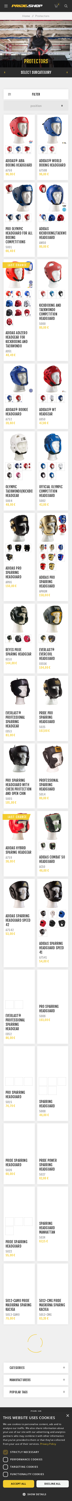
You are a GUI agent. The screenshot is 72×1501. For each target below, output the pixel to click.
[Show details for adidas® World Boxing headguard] (52, 130)
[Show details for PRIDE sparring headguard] (19, 1202)
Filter (36, 94)
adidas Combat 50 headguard (52, 859)
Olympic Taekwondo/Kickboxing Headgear (22, 491)
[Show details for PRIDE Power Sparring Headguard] (52, 1138)
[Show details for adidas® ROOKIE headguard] (19, 379)
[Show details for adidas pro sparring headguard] (19, 528)
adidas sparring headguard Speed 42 (18, 920)
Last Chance (17, 265)
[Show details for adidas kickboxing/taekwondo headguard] (52, 198)
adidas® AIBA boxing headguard (19, 163)
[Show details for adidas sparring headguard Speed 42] (19, 894)
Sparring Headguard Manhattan (47, 1227)
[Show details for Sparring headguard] (52, 1061)
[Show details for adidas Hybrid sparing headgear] (19, 826)
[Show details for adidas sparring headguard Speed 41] (52, 894)
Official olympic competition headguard (51, 491)
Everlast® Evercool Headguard (47, 654)
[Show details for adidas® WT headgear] (52, 379)
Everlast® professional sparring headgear (15, 719)
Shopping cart (58, 4)
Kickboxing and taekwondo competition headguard (50, 312)
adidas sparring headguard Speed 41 (51, 947)
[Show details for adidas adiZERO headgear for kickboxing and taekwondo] (19, 274)
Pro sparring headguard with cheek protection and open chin (18, 787)
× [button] (67, 1415)
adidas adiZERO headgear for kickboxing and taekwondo (17, 339)
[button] (36, 1494)
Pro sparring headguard (49, 1008)
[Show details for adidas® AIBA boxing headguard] (19, 130)
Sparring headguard (47, 1104)
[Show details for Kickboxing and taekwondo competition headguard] (52, 274)
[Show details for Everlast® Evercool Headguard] (52, 619)
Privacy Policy (48, 1444)
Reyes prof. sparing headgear (18, 652)
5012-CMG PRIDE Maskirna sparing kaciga (52, 1305)
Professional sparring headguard (49, 784)
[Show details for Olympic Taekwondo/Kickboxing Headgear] (19, 446)
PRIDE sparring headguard (16, 1244)
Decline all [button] (52, 1483)
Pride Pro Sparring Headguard (47, 717)
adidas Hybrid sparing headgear (18, 850)
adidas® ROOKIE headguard (17, 412)
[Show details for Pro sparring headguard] (52, 985)
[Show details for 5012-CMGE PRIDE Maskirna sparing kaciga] (19, 1342)
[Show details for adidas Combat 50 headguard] (52, 826)
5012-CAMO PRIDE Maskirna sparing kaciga (18, 1305)
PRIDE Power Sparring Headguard (48, 1164)
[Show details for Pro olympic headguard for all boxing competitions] (19, 198)
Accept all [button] (18, 1483)
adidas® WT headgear (47, 412)
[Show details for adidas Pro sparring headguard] (52, 528)
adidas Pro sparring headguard (47, 581)
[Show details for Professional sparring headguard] (52, 759)
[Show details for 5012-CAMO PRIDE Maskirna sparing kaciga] (19, 1279)
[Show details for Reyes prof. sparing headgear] (19, 619)
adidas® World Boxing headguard (52, 163)
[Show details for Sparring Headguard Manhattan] (52, 1202)
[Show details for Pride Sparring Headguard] (19, 1138)
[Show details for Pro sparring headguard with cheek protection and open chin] (19, 759)
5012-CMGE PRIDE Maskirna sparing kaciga (18, 1368)
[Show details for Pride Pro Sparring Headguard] (52, 691)
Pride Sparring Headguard (16, 1162)
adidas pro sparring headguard (13, 572)
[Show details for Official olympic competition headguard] (52, 446)
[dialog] (36, 1456)
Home (26, 16)
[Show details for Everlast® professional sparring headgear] (19, 691)
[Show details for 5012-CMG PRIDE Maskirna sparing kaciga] (52, 1279)
